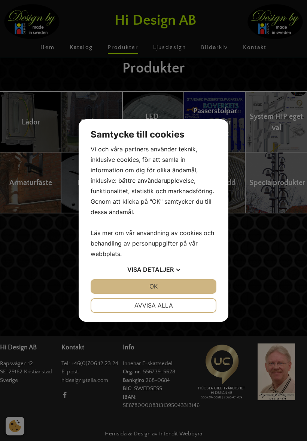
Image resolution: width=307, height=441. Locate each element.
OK (153, 286)
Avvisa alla (153, 305)
